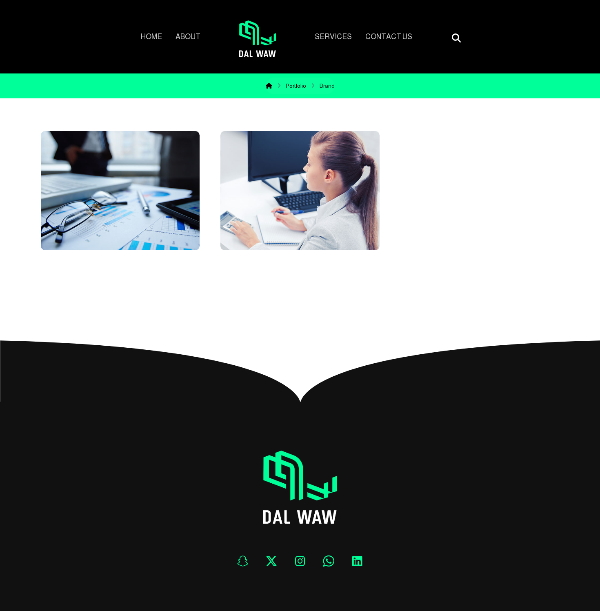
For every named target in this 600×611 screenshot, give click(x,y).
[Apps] (257, 38)
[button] (243, 561)
